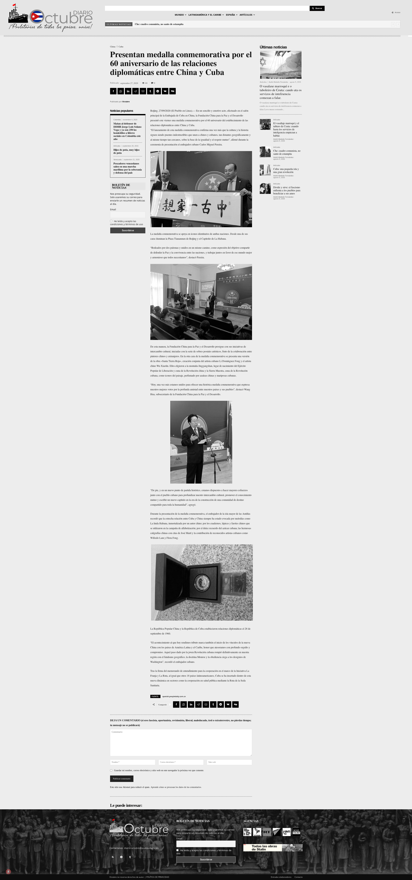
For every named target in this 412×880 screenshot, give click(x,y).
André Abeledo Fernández (278, 82)
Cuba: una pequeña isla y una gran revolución (159, 24)
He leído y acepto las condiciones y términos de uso (126, 223)
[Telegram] (157, 91)
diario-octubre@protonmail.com (141, 848)
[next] (398, 24)
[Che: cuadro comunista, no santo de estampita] (265, 151)
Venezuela (117, 160)
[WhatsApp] (120, 91)
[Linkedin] (128, 91)
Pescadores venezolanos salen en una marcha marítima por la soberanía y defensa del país (127, 168)
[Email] (143, 91)
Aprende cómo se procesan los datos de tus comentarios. (176, 787)
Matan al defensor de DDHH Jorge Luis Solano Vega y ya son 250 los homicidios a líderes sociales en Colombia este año (127, 131)
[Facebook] (113, 91)
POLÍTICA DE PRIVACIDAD (157, 877)
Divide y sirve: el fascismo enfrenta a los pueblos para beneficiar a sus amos (286, 190)
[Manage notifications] (8, 871)
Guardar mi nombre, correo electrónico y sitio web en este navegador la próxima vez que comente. (159, 770)
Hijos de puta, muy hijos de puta (126, 151)
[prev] (393, 24)
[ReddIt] (135, 91)
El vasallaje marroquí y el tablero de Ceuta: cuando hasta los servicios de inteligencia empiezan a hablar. (286, 129)
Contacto (299, 877)
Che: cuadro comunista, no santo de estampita (286, 152)
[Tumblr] (150, 91)
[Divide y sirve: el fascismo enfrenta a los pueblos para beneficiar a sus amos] (265, 188)
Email (113, 209)
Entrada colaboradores (281, 877)
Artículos (116, 146)
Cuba (121, 47)
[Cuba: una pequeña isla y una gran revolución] (265, 170)
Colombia (117, 120)
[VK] (165, 91)
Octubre (126, 101)
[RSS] (112, 857)
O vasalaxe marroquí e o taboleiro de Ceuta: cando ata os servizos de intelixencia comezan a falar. (281, 92)
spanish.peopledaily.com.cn (174, 696)
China (112, 47)
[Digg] (172, 91)
